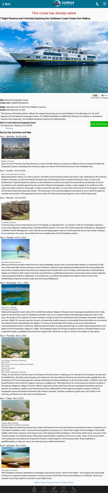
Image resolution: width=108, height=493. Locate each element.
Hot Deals (54, 491)
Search (44, 491)
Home (34, 491)
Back (6, 4)
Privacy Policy (67, 482)
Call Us (73, 491)
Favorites (64, 491)
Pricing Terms (52, 482)
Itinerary (9, 128)
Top (42, 482)
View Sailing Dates (99, 124)
